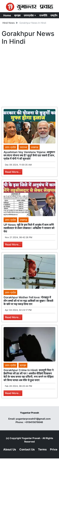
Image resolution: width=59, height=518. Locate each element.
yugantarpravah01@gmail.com (33, 418)
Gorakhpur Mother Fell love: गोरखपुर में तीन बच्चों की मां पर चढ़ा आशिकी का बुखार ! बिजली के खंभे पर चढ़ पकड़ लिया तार (28, 301)
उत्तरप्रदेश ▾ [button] (30, 15)
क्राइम (17, 15)
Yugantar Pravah (31, 438)
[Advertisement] (29, 76)
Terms (42, 449)
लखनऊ (34, 147)
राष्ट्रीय (54, 15)
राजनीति (43, 15)
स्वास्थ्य (23, 147)
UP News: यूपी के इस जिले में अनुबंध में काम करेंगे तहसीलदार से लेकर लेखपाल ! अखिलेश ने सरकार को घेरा (29, 228)
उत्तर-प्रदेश (10, 147)
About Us (9, 449)
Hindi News (8, 22)
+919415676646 (33, 422)
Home (7, 15)
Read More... (13, 171)
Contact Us (27, 449)
